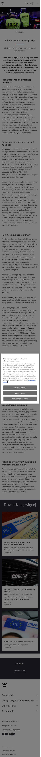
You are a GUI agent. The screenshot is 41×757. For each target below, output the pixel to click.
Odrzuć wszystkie (20, 393)
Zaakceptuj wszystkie (20, 387)
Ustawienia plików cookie (20, 398)
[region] (20, 379)
